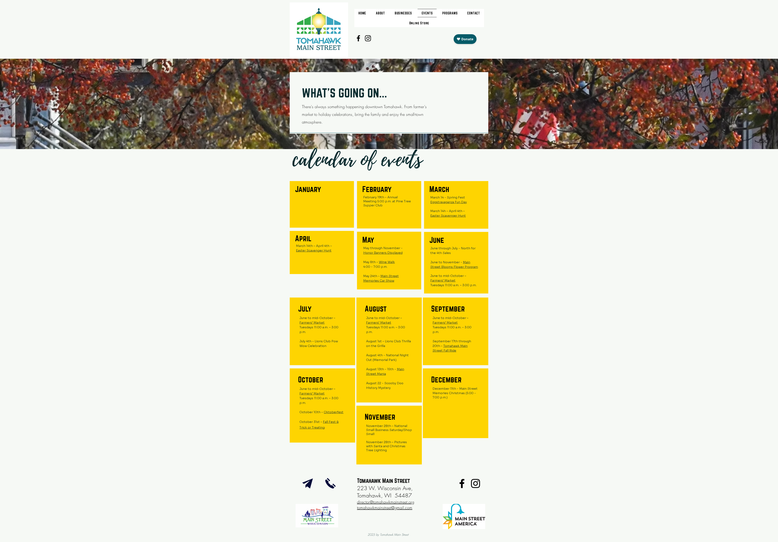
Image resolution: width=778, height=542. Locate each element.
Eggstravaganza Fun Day (448, 202)
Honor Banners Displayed (383, 253)
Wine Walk (387, 262)
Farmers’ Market (442, 280)
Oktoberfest (333, 412)
